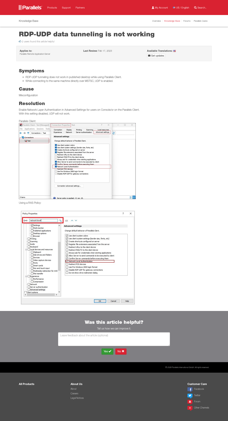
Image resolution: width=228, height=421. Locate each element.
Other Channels (201, 407)
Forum (197, 401)
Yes (106, 351)
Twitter (197, 395)
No (120, 351)
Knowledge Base (172, 21)
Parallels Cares (200, 21)
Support (66, 7)
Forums (186, 21)
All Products (26, 384)
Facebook (199, 389)
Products (52, 7)
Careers (74, 393)
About (73, 388)
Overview (156, 21)
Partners (80, 7)
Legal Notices (77, 398)
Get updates (157, 55)
